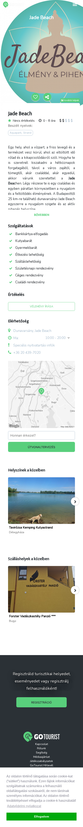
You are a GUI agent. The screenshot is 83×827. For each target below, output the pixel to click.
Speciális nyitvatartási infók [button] (33, 345)
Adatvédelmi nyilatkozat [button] (24, 806)
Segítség (41, 753)
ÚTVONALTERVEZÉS (41, 447)
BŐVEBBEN (41, 214)
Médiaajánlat (41, 757)
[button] (75, 501)
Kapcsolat (41, 744)
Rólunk (41, 748)
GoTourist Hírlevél (41, 765)
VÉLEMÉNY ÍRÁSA (41, 306)
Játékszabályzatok (41, 761)
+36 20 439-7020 (27, 352)
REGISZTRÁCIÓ (41, 702)
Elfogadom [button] (41, 816)
